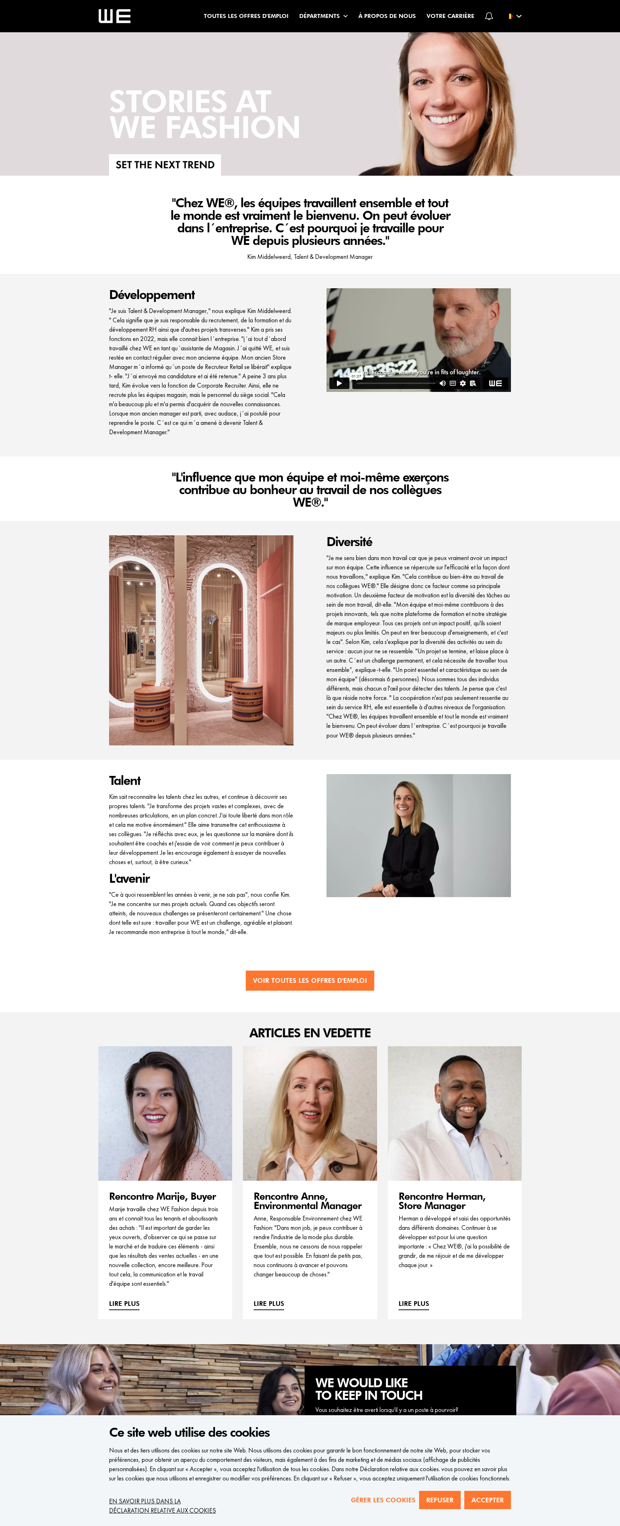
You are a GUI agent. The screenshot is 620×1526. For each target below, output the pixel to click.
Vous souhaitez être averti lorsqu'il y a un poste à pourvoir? (386, 1410)
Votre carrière (450, 16)
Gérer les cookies (383, 1500)
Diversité (349, 542)
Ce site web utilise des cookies (189, 1433)
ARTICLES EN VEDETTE (310, 1033)
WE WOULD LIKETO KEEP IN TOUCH (368, 1389)
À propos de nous (387, 16)
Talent (124, 781)
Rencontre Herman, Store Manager (442, 1201)
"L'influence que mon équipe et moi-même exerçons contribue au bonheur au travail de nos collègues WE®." (310, 490)
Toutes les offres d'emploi (246, 16)
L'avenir (129, 879)
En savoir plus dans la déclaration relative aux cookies (162, 1506)
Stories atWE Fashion (205, 115)
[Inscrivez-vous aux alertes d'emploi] (489, 16)
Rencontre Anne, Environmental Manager (307, 1201)
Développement (151, 295)
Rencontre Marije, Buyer (162, 1196)
